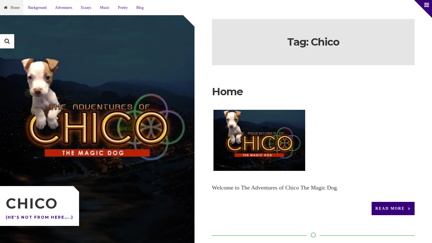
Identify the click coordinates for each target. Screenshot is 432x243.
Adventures (63, 7)
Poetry (123, 7)
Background (37, 7)
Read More (390, 208)
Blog (140, 7)
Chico (32, 203)
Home (15, 7)
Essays (86, 7)
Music (104, 7)
